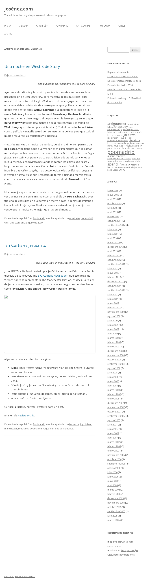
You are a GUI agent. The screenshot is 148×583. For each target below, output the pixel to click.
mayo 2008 (113, 381)
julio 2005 (112, 515)
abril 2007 (112, 437)
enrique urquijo (114, 129)
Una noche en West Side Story (32, 66)
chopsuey (121, 126)
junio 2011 (112, 298)
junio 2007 (112, 429)
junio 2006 (112, 476)
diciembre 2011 (115, 281)
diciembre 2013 (115, 246)
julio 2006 (112, 472)
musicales (74, 218)
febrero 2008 (114, 394)
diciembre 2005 (115, 498)
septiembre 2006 (116, 463)
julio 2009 (112, 320)
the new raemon (130, 164)
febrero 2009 (114, 342)
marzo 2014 (113, 242)
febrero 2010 (114, 307)
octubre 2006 (114, 459)
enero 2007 (113, 450)
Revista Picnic (26, 415)
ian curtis (74, 424)
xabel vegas (112, 170)
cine (131, 126)
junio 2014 (112, 233)
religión (47, 428)
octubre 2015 (114, 203)
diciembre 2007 (115, 403)
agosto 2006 (113, 468)
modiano (131, 143)
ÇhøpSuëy (42, 25)
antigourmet (116, 123)
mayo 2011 (113, 303)
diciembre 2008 (115, 350)
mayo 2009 (113, 329)
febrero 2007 (114, 446)
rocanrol (136, 158)
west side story (12, 222)
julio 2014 (112, 229)
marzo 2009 (113, 337)
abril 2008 (112, 385)
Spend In (23, 25)
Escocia (126, 129)
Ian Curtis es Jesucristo (25, 245)
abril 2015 (112, 212)
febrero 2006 (114, 494)
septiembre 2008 (116, 363)
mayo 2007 (113, 433)
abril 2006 (112, 485)
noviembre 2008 (116, 355)
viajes (134, 167)
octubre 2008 (114, 359)
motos (110, 146)
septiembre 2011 (116, 290)
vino (140, 167)
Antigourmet (84, 25)
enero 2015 (113, 216)
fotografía (112, 131)
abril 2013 (112, 251)
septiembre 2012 (116, 264)
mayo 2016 (113, 194)
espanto (134, 129)
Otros (121, 25)
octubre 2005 (114, 507)
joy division (86, 424)
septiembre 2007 (116, 416)
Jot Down (105, 25)
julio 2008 (112, 372)
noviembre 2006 (116, 455)
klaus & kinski (125, 137)
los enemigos (113, 143)
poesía (139, 148)
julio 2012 (112, 268)
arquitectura (133, 123)
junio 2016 (112, 190)
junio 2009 (112, 324)
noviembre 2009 (116, 311)
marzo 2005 (113, 520)
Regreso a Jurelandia (118, 72)
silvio (137, 161)
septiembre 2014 (116, 225)
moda (123, 143)
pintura (116, 148)
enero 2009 (113, 346)
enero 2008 (113, 398)
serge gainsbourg (115, 161)
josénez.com (18, 8)
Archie (8, 33)
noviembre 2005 (116, 502)
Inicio (7, 25)
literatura (134, 140)
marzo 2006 (113, 489)
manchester (10, 428)
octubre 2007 (114, 411)
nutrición (137, 146)
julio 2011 (112, 294)
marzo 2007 (113, 442)
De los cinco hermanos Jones (122, 76)
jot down (129, 134)
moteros (140, 143)
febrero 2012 (114, 277)
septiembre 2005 (116, 511)
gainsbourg (123, 132)
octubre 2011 (114, 285)
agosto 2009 (113, 316)
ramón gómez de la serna (119, 158)
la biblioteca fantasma (117, 140)
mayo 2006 (113, 481)
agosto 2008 (113, 368)
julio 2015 (112, 207)
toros (110, 167)
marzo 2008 (113, 389)
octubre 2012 (114, 259)
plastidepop (128, 148)
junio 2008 (112, 376)
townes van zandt (122, 167)
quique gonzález (116, 156)
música (128, 145)
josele (120, 135)
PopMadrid (62, 25)
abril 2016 (112, 199)
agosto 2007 (113, 420)
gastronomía (135, 131)
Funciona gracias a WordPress (19, 576)
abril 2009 (112, 333)
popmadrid (87, 218)
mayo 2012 (113, 272)
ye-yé (122, 169)
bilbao (110, 126)
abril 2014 (112, 238)
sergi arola (129, 161)
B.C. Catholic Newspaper (53, 275)
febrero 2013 (114, 255)
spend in (114, 164)
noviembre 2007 (116, 407)
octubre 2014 (114, 220)
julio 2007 (112, 424)
